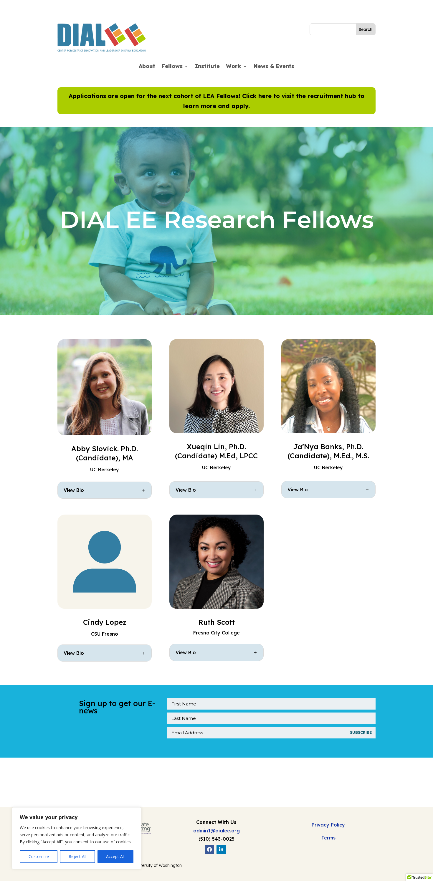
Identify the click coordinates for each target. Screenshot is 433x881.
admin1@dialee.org (216, 831)
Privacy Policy (328, 825)
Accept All (115, 856)
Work (233, 67)
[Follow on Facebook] (209, 849)
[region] (76, 838)
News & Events (274, 67)
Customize (39, 856)
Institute (207, 67)
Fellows (172, 67)
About (147, 67)
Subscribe (361, 732)
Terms (328, 838)
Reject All (77, 856)
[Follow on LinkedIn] (221, 849)
